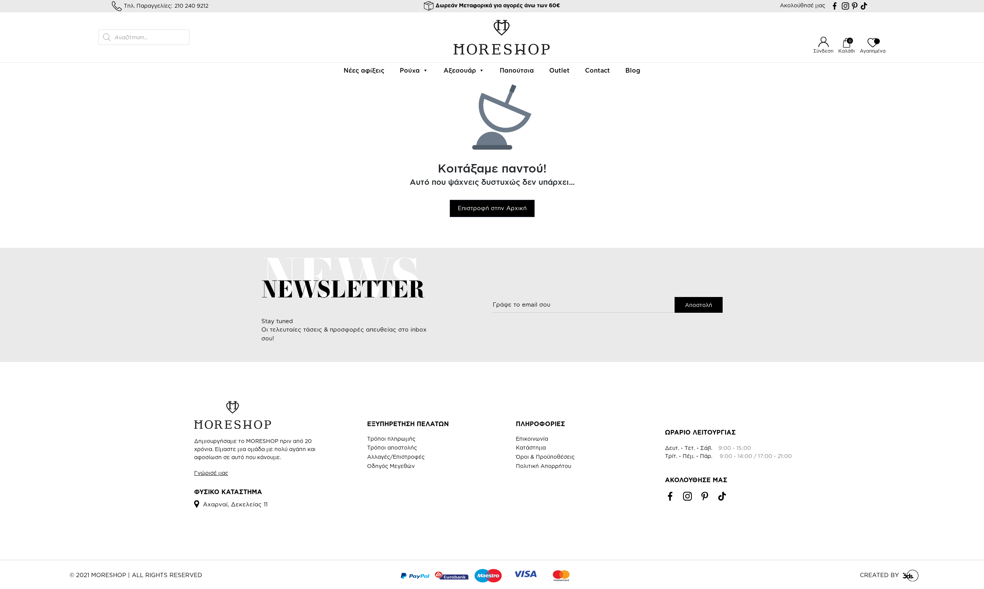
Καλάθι (846, 50)
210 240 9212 (191, 5)
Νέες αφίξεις (364, 70)
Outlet (559, 70)
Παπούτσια (517, 70)
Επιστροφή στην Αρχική (492, 208)
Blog (632, 70)
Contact (597, 70)
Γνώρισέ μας (211, 473)
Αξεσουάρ (460, 70)
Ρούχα (410, 70)
